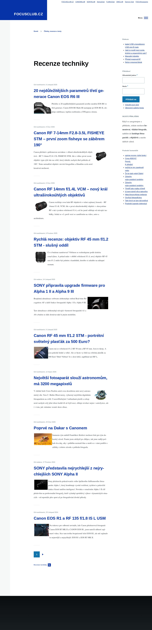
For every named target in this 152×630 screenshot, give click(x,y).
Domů (36, 31)
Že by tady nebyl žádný (134, 173)
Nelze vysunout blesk (133, 62)
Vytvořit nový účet (132, 105)
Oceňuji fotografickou (133, 198)
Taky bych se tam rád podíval (136, 201)
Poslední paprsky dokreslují (136, 204)
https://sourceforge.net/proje (136, 195)
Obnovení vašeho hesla (134, 108)
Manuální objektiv (132, 56)
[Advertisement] (74, 43)
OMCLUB (119, 2)
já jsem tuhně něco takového (136, 192)
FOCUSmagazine (142, 2)
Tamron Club (129, 2)
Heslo (124, 86)
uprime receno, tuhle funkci (135, 155)
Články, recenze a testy (52, 31)
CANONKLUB (80, 2)
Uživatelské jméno (129, 75)
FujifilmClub (110, 2)
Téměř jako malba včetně (135, 189)
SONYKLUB (91, 2)
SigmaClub (101, 2)
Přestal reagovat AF (133, 59)
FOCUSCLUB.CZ (28, 14)
